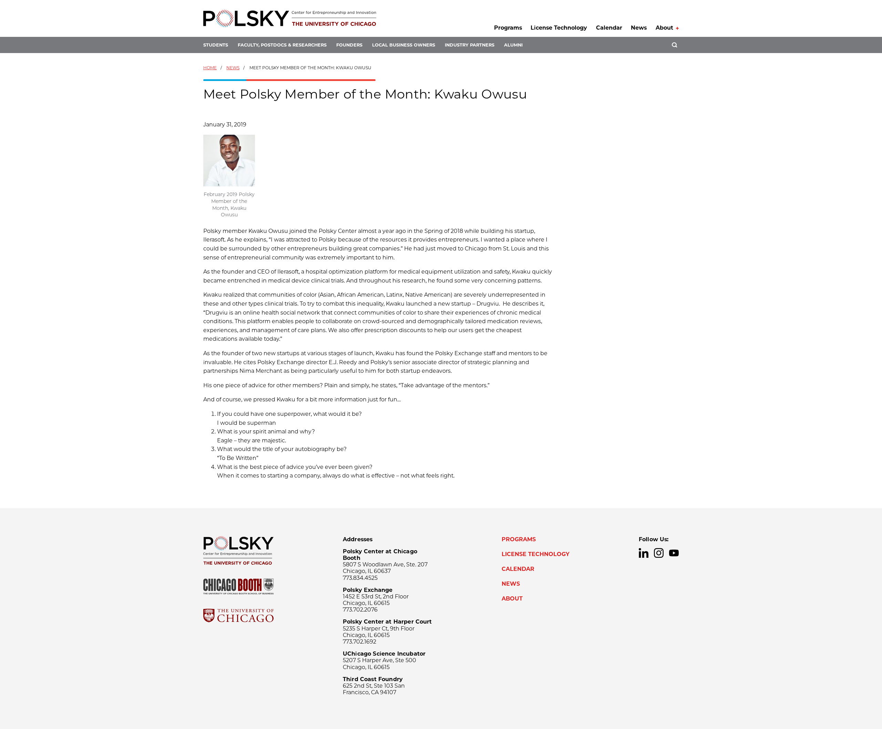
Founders (349, 45)
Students (215, 45)
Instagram (659, 553)
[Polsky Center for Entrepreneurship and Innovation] (289, 18)
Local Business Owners (403, 45)
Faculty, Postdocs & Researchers (282, 45)
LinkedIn (643, 553)
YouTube (674, 553)
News (639, 27)
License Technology (559, 27)
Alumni (513, 45)
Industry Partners (469, 45)
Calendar (609, 27)
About (664, 27)
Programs (508, 27)
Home (210, 67)
